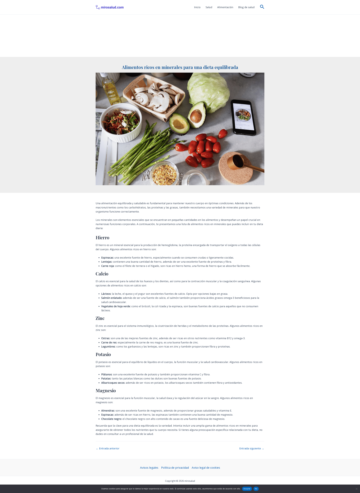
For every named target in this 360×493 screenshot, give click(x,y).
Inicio (197, 7)
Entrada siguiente (251, 448)
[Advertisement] (180, 35)
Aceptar (247, 489)
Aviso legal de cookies (206, 467)
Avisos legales (149, 467)
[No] (356, 488)
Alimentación (225, 7)
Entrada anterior (107, 448)
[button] (262, 7)
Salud (209, 7)
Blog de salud (246, 7)
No (256, 489)
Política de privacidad (175, 467)
